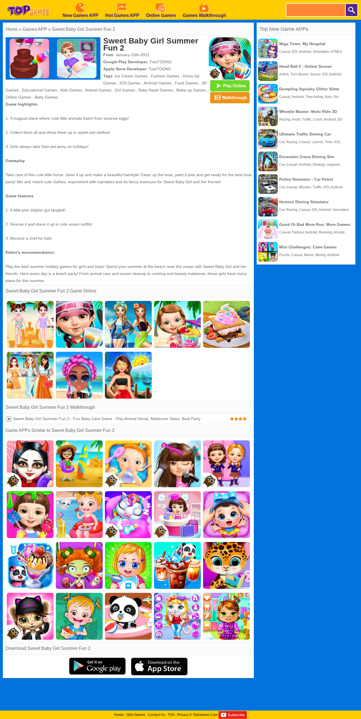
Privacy (183, 715)
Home (12, 29)
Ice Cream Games (131, 76)
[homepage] (28, 2)
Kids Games (71, 90)
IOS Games (130, 83)
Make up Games (191, 90)
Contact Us (156, 715)
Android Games (157, 83)
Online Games (18, 97)
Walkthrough (234, 97)
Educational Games (39, 90)
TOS (171, 715)
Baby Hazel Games (155, 90)
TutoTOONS (160, 62)
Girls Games (135, 715)
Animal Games (98, 90)
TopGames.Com (205, 715)
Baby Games (46, 97)
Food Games (186, 83)
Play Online (234, 85)
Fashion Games (165, 76)
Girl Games (125, 90)
